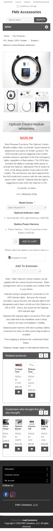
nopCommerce (30, 520)
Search (40, 19)
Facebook (6, 494)
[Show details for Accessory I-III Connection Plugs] (31, 422)
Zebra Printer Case (5, 429)
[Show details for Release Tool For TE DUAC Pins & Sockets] (31, 365)
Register (8, 2)
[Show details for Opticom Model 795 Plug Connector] (18, 422)
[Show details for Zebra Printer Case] (5, 422)
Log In (18, 2)
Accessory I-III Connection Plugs (31, 430)
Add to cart (29, 241)
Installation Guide (19, 258)
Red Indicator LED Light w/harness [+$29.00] (27, 218)
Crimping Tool (18, 370)
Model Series (26, 203)
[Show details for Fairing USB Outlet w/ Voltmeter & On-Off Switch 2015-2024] (44, 422)
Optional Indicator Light (26, 213)
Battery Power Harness (26, 224)
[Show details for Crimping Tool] (18, 365)
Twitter (12, 494)
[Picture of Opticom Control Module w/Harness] (11, 94)
